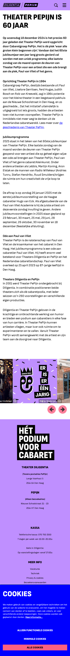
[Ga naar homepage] (20, 5)
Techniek (35, 573)
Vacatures (35, 569)
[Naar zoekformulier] (56, 5)
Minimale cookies (35, 638)
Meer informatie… (34, 617)
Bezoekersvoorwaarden (35, 582)
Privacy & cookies (35, 578)
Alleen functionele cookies (35, 630)
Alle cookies (35, 647)
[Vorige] (51, 409)
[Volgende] (62, 409)
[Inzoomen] (15, 401)
